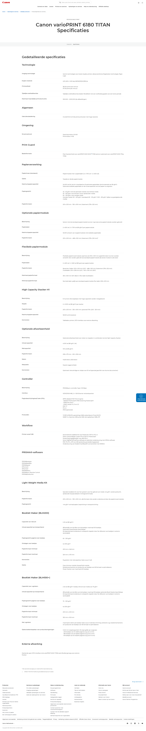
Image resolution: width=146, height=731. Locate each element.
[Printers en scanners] (67, 6)
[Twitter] (138, 723)
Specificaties (76, 44)
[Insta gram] (131, 723)
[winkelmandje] (142, 3)
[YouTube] (142, 723)
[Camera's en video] (48, 6)
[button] (141, 397)
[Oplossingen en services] (82, 6)
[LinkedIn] (135, 723)
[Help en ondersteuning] (97, 6)
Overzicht (69, 44)
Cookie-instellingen (129, 719)
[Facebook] (127, 723)
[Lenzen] (54, 6)
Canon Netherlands (7, 723)
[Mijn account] (138, 3)
